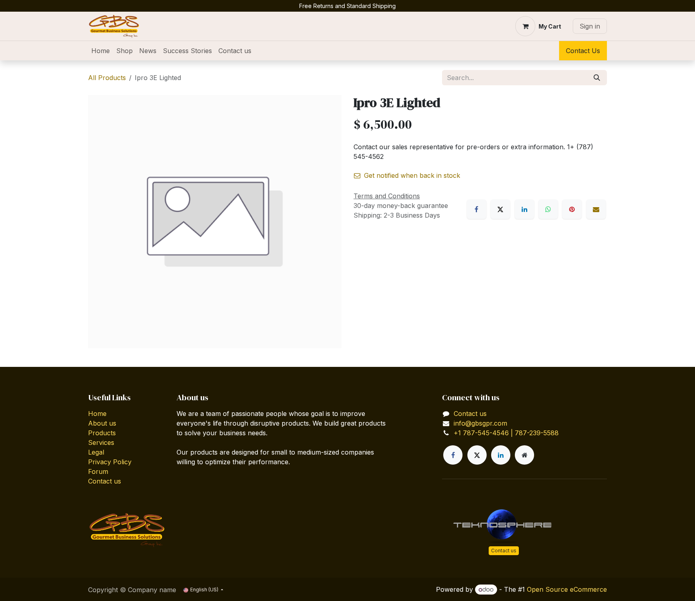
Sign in (590, 26)
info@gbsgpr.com (480, 423)
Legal (96, 452)
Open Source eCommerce (567, 589)
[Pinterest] (572, 209)
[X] (500, 209)
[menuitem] (100, 51)
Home (97, 414)
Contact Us (583, 51)
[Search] (597, 77)
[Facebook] (476, 209)
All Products (107, 78)
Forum (98, 471)
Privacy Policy (110, 462)
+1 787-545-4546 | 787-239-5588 (506, 433)
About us (102, 423)
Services (101, 442)
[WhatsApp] (548, 209)
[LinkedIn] (524, 209)
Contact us (104, 481)
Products (102, 433)
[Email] (596, 209)
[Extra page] (524, 455)
